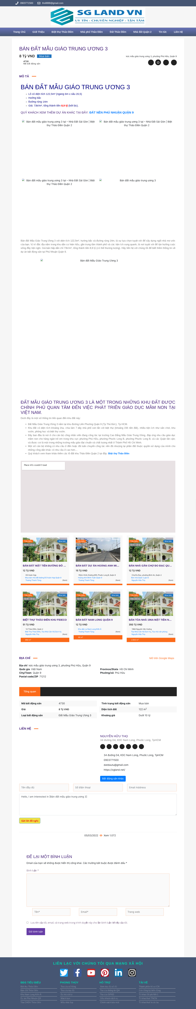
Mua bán (144, 703)
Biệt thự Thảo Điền (62, 31)
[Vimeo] (141, 746)
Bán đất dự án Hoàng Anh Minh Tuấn (102, 565)
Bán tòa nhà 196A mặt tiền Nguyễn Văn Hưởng (162, 619)
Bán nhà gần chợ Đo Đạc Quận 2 (152, 565)
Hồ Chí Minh (127, 669)
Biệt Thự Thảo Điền (33, 632)
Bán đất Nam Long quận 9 (94, 619)
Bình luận (33, 870)
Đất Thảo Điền (118, 31)
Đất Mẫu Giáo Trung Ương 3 (75, 715)
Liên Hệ (178, 31)
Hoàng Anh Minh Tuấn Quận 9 (90, 578)
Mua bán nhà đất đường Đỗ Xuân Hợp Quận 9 (43, 578)
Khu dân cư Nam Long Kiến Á (89, 629)
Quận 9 (37, 672)
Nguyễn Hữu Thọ (114, 736)
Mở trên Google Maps (162, 658)
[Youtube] (134, 746)
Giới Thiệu (38, 31)
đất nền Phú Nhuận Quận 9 (111, 112)
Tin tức (163, 31)
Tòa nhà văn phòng (159, 632)
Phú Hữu (120, 672)
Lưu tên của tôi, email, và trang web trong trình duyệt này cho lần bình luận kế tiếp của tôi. (79, 922)
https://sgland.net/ (114, 769)
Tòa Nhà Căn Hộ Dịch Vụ (51, 632)
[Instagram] (128, 746)
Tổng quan (30, 691)
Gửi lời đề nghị (29, 820)
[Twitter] (109, 746)
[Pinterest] (122, 746)
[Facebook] (102, 746)
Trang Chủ (19, 31)
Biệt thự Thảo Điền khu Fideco (45, 619)
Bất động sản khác (113, 778)
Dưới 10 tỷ (144, 715)
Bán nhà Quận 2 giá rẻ (140, 578)
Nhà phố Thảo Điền (91, 31)
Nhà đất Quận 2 (142, 31)
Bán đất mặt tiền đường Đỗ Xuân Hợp (50, 565)
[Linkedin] (115, 746)
